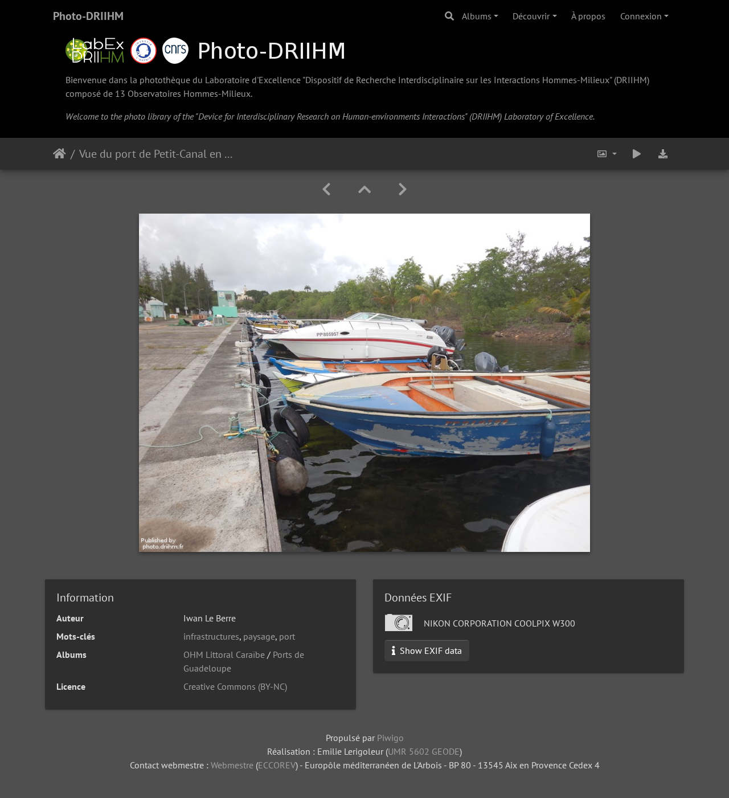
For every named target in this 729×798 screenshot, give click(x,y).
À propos (588, 16)
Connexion (641, 16)
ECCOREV (277, 765)
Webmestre (232, 765)
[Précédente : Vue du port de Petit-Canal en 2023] (326, 189)
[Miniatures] (364, 189)
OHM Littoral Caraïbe (224, 654)
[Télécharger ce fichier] (663, 153)
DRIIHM (631, 79)
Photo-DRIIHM (88, 16)
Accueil (59, 153)
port (287, 636)
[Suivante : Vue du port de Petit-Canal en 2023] (402, 189)
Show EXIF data (430, 650)
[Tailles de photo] (606, 153)
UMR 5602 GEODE (424, 751)
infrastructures (211, 636)
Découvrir (531, 16)
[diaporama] (637, 153)
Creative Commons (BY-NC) (235, 686)
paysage (259, 636)
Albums (477, 16)
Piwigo (390, 737)
